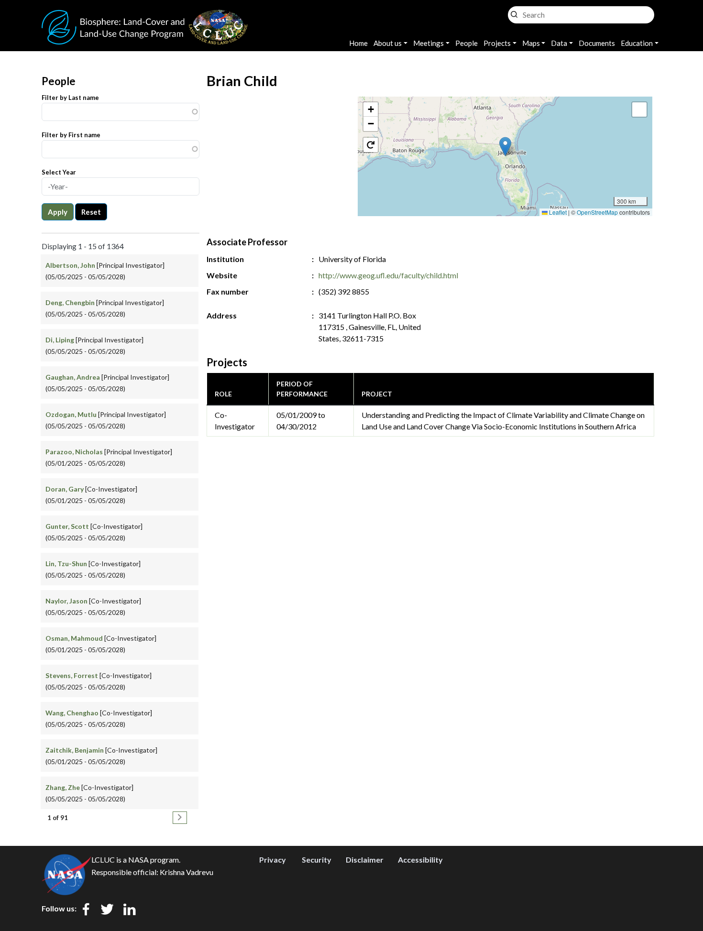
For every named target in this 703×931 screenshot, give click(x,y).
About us (387, 43)
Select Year (59, 172)
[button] (505, 146)
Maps (531, 43)
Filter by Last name (70, 97)
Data (559, 43)
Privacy (272, 859)
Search (514, 12)
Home (358, 43)
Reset (91, 212)
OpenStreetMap (597, 212)
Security (316, 859)
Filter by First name (71, 135)
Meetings (428, 43)
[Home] (145, 15)
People (466, 43)
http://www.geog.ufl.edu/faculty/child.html (388, 275)
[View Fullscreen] (639, 109)
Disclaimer (365, 859)
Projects (497, 43)
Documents (597, 43)
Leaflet (557, 212)
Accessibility (420, 859)
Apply (57, 212)
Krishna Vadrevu (186, 871)
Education (637, 43)
